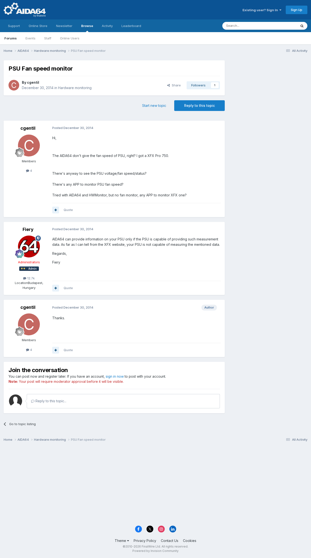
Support (14, 26)
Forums (10, 38)
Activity (107, 26)
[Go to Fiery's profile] (29, 246)
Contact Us (169, 541)
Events (30, 38)
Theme (121, 541)
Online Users (69, 38)
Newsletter (64, 26)
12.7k (30, 278)
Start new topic (154, 105)
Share (175, 85)
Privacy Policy (145, 541)
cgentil (33, 82)
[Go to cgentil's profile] (14, 85)
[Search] (302, 26)
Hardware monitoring (75, 88)
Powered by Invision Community (155, 551)
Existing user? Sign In (260, 10)
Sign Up (296, 10)
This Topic (282, 25)
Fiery (28, 229)
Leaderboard (131, 26)
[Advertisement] (268, 92)
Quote (68, 210)
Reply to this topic (199, 105)
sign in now (115, 376)
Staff (47, 38)
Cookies (189, 541)
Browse (87, 26)
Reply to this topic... (50, 401)
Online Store (38, 26)
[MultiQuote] (55, 210)
